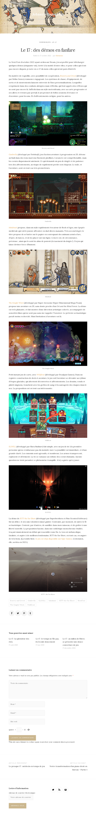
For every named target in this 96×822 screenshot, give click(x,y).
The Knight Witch (16, 303)
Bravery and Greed (68, 76)
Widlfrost (31, 605)
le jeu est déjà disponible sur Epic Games (54, 539)
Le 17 (54, 42)
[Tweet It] (18, 613)
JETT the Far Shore (28, 518)
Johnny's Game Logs (48, 14)
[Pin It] (24, 613)
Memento (59, 56)
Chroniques (45, 42)
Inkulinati (13, 227)
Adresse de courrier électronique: (22, 793)
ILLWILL (12, 446)
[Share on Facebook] (12, 613)
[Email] (65, 790)
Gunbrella (13, 154)
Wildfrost (41, 374)
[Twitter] (53, 790)
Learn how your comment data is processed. (57, 742)
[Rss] (59, 790)
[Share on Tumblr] (30, 613)
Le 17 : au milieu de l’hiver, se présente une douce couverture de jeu (74, 642)
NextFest (81, 601)
